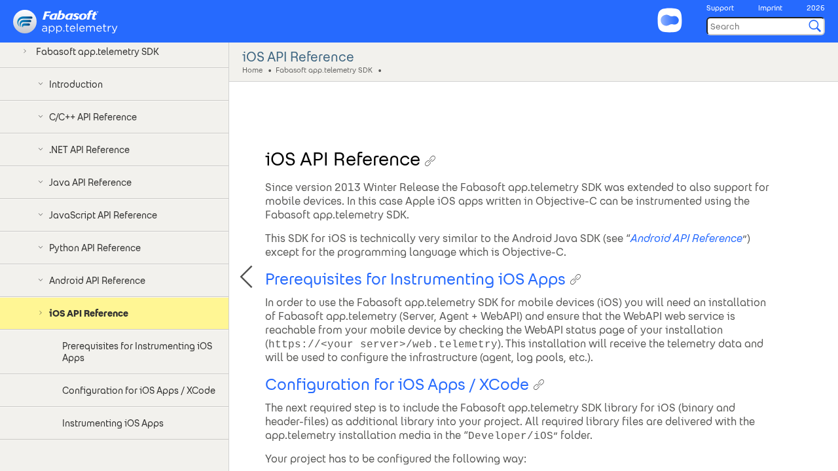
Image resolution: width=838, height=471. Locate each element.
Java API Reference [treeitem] (90, 182)
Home (252, 69)
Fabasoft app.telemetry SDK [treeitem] (97, 52)
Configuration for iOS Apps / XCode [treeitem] (138, 390)
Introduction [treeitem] (76, 84)
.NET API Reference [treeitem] (89, 150)
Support (720, 7)
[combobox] (765, 26)
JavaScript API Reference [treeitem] (103, 215)
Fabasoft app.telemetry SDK (324, 69)
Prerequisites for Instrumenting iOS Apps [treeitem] (137, 352)
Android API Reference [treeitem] (97, 281)
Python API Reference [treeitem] (95, 248)
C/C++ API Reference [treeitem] (93, 117)
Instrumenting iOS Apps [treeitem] (113, 423)
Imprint (770, 7)
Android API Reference (686, 238)
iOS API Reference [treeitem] (88, 313)
